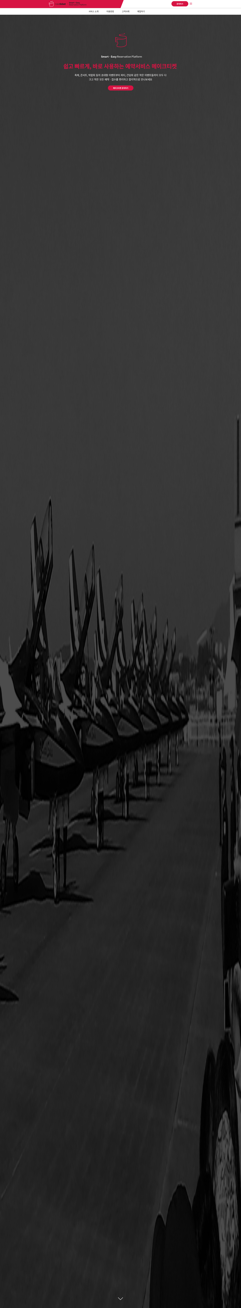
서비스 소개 (94, 11)
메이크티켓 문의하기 (120, 88)
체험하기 (141, 11)
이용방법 (110, 11)
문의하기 (180, 4)
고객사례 (125, 11)
